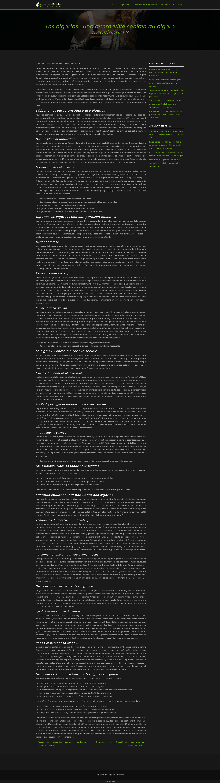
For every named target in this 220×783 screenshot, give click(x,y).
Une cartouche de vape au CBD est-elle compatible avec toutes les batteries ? (165, 72)
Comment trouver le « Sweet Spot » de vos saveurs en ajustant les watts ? (120, 743)
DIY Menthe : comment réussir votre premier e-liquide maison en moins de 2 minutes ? (166, 114)
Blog (179, 4)
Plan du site (110, 781)
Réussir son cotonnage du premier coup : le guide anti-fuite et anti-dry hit (62, 743)
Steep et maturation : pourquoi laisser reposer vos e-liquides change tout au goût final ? (166, 93)
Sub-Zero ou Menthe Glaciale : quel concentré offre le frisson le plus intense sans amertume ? (165, 104)
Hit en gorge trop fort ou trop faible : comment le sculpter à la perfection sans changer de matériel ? (165, 145)
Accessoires (167, 4)
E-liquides (123, 4)
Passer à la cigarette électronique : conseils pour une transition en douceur (165, 82)
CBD (112, 4)
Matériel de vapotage (145, 4)
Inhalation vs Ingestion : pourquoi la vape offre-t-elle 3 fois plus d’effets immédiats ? (165, 162)
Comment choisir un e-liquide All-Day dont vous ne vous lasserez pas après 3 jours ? (166, 134)
